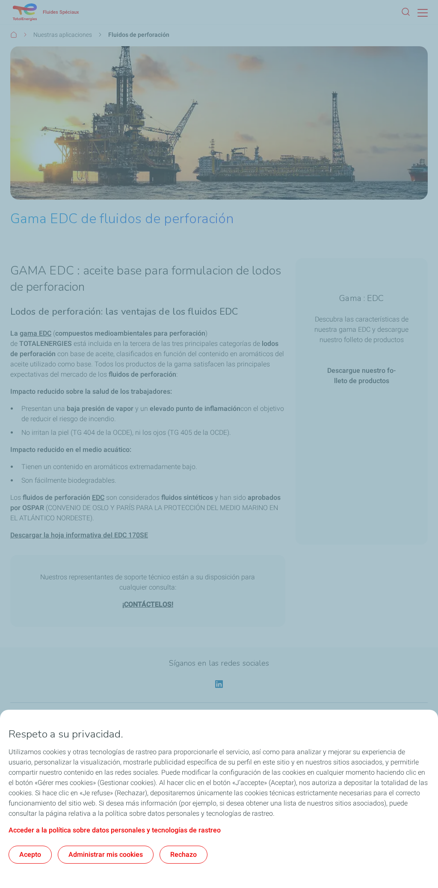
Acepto (30, 854)
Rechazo (183, 854)
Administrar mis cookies (105, 854)
